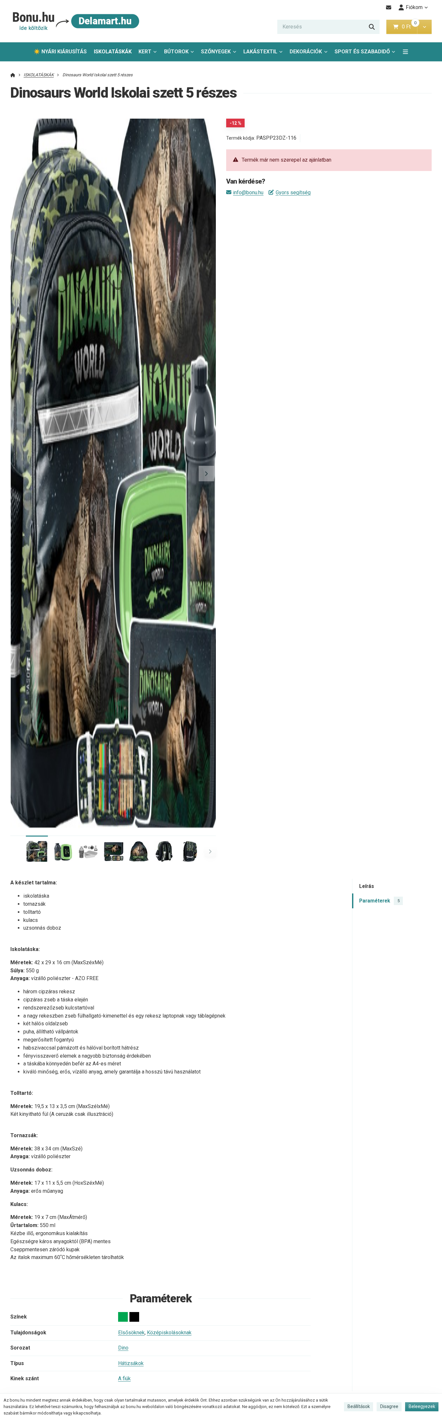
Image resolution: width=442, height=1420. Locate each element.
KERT (144, 51)
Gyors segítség (293, 192)
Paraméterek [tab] (379, 901)
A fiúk (124, 1378)
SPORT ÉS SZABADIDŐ (362, 51)
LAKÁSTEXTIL (260, 51)
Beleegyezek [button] (422, 1406)
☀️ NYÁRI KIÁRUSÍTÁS (60, 51)
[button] (424, 27)
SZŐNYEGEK (216, 51)
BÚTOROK (176, 51)
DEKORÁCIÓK (306, 51)
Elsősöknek (131, 1332)
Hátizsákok (131, 1363)
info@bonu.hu (248, 192)
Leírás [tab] (366, 886)
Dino (123, 1348)
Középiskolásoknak (169, 1332)
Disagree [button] (389, 1406)
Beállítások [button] (359, 1406)
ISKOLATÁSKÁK (114, 53)
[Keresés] (372, 27)
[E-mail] (389, 7)
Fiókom (414, 7)
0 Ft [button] (409, 26)
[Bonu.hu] (75, 21)
